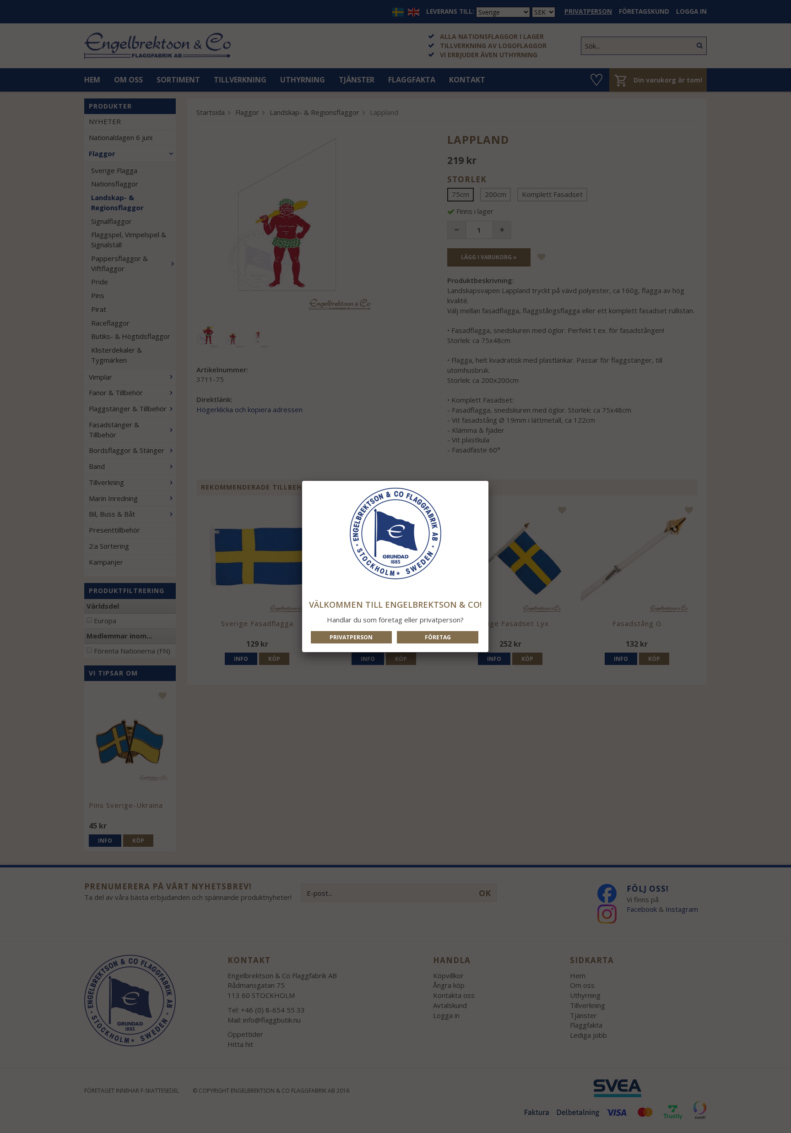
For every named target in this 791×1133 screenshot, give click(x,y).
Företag (438, 637)
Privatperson (351, 637)
